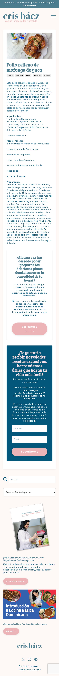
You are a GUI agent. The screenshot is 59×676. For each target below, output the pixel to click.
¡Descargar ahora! (15, 581)
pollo (28, 76)
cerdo (10, 76)
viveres (47, 76)
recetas (37, 76)
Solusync (36, 669)
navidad (19, 76)
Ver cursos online (29, 329)
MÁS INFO (11, 631)
